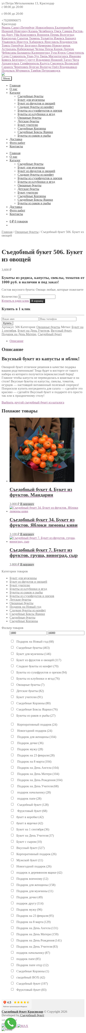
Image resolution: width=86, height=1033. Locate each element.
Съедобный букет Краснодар (22, 1011)
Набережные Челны (31, 49)
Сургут (30, 59)
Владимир (43, 59)
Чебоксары (9, 52)
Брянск (7, 59)
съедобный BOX (30, 977)
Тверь (44, 56)
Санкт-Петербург (23, 27)
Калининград (41, 52)
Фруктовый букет (31, 811)
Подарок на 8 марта (33, 761)
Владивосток (68, 42)
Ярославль (52, 42)
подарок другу (29, 903)
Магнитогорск (58, 56)
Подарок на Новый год (25, 606)
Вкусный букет (61, 330)
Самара (67, 31)
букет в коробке (30, 817)
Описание (16, 341)
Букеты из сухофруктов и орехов (40, 110)
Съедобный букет (50, 334)
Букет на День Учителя (33, 330)
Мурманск (23, 70)
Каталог (15, 92)
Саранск (8, 67)
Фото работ (17, 142)
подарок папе (28, 798)
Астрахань (9, 49)
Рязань (6, 27)
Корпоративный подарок (36, 724)
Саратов (23, 38)
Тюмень (35, 38)
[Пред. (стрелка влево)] (3, 1023)
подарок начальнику (33, 792)
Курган (34, 67)
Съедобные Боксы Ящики (35, 132)
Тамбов (36, 70)
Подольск (9, 70)
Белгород (31, 45)
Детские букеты (28, 121)
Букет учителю (28, 125)
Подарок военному (32, 878)
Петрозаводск (51, 70)
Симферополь (30, 63)
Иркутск (23, 42)
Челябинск (46, 31)
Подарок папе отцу (32, 965)
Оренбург (18, 45)
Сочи (6, 56)
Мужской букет (29, 860)
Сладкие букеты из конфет (36, 107)
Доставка (16, 139)
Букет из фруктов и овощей (36, 103)
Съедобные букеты (30, 96)
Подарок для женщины (36, 737)
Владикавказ (68, 67)
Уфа (17, 34)
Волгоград (67, 34)
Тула (54, 52)
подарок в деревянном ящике (39, 872)
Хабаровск (36, 42)
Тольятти (47, 38)
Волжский (72, 63)
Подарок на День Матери (19, 334)
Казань (33, 31)
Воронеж (43, 34)
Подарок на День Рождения (39, 780)
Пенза (49, 49)
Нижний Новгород (15, 31)
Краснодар (9, 38)
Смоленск (57, 63)
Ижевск (59, 38)
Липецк (68, 49)
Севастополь (75, 52)
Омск (58, 31)
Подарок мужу (29, 749)
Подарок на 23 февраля (35, 755)
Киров (58, 49)
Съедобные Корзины (32, 128)
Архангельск (11, 63)
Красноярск (28, 34)
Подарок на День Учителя (37, 786)
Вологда (46, 67)
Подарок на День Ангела (37, 767)
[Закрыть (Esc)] (3, 1019)
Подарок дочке (29, 743)
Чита (75, 59)
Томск (6, 45)
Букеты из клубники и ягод (36, 114)
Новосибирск (45, 27)
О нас (13, 89)
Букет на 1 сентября (32, 829)
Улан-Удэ (33, 56)
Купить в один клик (15, 300)
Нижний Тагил (61, 59)
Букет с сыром (29, 841)
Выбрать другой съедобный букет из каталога (33, 402)
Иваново (75, 56)
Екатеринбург (64, 27)
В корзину (37, 300)
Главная (15, 85)
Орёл (56, 67)
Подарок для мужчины (34, 891)
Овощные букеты (29, 117)
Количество (10, 296)
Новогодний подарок (34, 730)
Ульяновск (9, 42)
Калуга (45, 63)
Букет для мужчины (31, 99)
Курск (62, 52)
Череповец (21, 67)
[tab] (47, 341)
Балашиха (24, 52)
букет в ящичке (29, 823)
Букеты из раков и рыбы (34, 135)
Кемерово (45, 45)
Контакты (16, 146)
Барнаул (70, 38)
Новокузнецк (61, 45)
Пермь (55, 34)
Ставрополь (18, 56)
